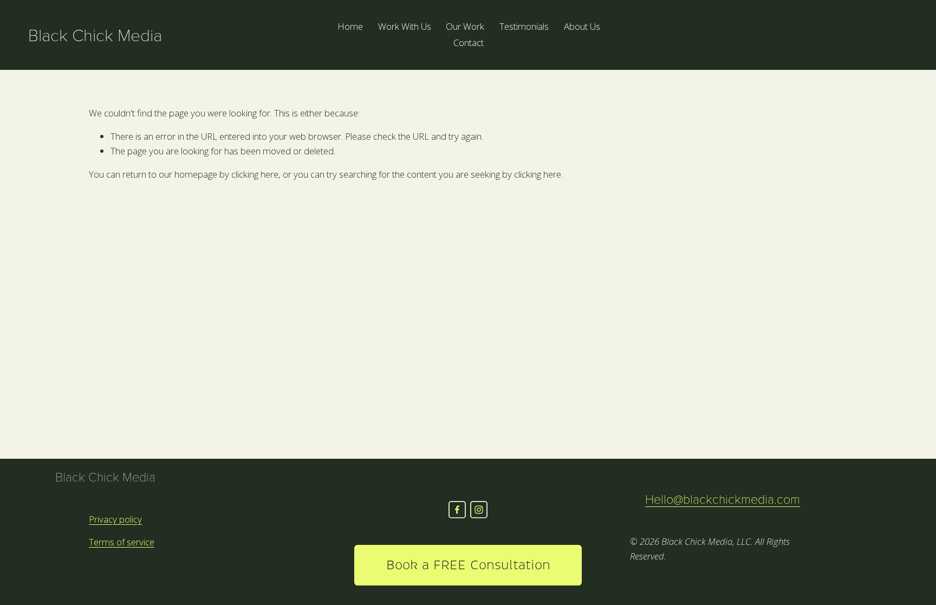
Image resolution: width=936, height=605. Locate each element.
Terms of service (121, 542)
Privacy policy (115, 519)
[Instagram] (478, 509)
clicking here (254, 174)
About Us (582, 26)
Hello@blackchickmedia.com (722, 499)
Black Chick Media (95, 34)
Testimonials (524, 26)
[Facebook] (457, 509)
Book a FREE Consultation (468, 565)
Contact (468, 42)
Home (350, 26)
